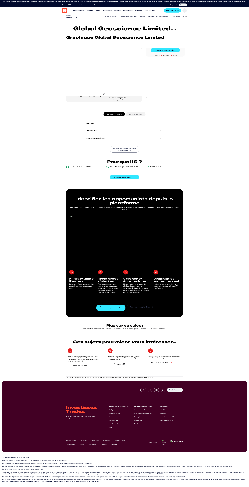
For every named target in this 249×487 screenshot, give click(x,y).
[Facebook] (143, 390)
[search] (184, 10)
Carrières (104, 444)
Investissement (79, 10)
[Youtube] (156, 390)
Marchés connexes (135, 114)
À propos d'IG (150, 10)
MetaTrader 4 (138, 424)
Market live (163, 413)
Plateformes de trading (143, 406)
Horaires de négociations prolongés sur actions (154, 16)
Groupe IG (114, 444)
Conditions (95, 441)
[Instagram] (150, 390)
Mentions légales (120, 441)
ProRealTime (138, 420)
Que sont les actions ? (110, 16)
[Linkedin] (163, 390)
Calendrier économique (166, 420)
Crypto (97, 10)
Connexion (183, 4)
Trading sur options (114, 413)
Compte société (113, 420)
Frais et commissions (115, 417)
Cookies (81, 444)
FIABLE (174, 55)
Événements (128, 10)
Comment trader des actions (128, 16)
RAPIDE (157, 55)
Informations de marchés (167, 417)
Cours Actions (175, 16)
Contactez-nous (175, 390)
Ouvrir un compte (172, 10)
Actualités (163, 406)
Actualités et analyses (166, 410)
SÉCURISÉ (166, 55)
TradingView (137, 417)
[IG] (64, 10)
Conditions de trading (114, 114)
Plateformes (107, 10)
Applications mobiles (140, 410)
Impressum (84, 441)
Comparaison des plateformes (143, 413)
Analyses (117, 10)
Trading (90, 10)
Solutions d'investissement (119, 406)
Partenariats (92, 444)
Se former (138, 10)
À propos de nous (71, 441)
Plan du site (106, 441)
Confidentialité (70, 444)
